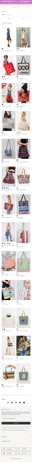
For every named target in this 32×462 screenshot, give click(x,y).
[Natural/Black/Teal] (4, 243)
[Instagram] (16, 402)
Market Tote (18, 246)
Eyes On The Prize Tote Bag (22, 330)
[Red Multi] (2, 104)
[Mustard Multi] (17, 357)
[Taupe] (7, 187)
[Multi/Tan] (2, 48)
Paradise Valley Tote (20, 106)
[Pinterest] (20, 402)
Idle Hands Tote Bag (20, 386)
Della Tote (4, 134)
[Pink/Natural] (2, 272)
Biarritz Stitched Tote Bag (21, 134)
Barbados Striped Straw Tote (7, 386)
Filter (9, 18)
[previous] (1, 1)
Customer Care (6, 441)
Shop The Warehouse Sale (25, 2)
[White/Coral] (17, 301)
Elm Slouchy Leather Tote (7, 189)
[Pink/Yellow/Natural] (2, 215)
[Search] (25, 7)
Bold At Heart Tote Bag (21, 189)
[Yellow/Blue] (2, 301)
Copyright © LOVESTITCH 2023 (16, 458)
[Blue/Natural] (17, 132)
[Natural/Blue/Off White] (2, 243)
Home (3, 11)
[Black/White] (4, 76)
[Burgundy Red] (2, 187)
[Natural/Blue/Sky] (6, 243)
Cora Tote (18, 303)
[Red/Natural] (17, 244)
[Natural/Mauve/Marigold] (9, 243)
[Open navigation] (2, 7)
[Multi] (2, 357)
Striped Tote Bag (5, 274)
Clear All (10, 23)
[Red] (2, 76)
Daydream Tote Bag (20, 275)
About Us (4, 436)
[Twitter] (12, 402)
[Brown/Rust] (17, 48)
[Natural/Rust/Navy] (7, 243)
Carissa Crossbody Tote (6, 50)
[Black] (4, 329)
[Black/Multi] (17, 160)
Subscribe (16, 423)
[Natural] (2, 132)
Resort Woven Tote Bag (6, 330)
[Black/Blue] (17, 384)
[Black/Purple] (17, 329)
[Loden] (6, 187)
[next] (31, 1)
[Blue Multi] (2, 160)
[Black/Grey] (19, 48)
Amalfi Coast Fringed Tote (7, 358)
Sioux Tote (4, 303)
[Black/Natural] (19, 132)
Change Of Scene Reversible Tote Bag (8, 246)
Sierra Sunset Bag (19, 358)
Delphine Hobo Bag (6, 161)
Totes (4, 23)
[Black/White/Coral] (17, 187)
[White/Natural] (20, 132)
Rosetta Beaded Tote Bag (7, 217)
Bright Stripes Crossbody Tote (22, 161)
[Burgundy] (17, 104)
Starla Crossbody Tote (6, 106)
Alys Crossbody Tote (20, 50)
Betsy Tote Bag (19, 217)
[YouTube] (24, 402)
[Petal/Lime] (17, 273)
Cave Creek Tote (5, 78)
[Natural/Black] (17, 76)
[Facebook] (8, 402)
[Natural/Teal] (2, 384)
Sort (23, 18)
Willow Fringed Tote (20, 78)
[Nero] (4, 187)
